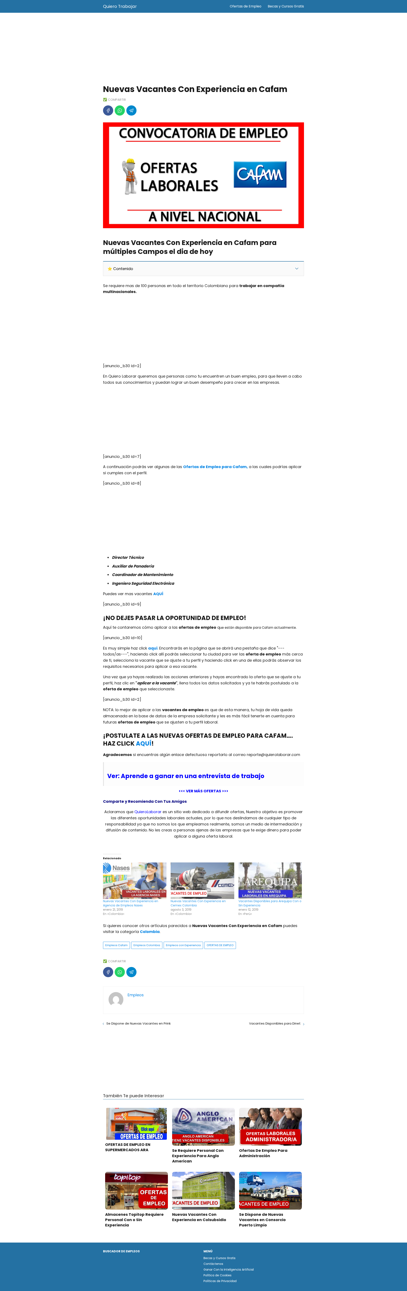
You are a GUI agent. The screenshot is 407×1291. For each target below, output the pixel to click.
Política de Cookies (217, 1275)
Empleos (136, 995)
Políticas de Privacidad (220, 1281)
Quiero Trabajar (120, 6)
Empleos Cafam (116, 945)
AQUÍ (143, 743)
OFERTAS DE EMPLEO (220, 945)
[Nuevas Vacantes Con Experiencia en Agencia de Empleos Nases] (134, 880)
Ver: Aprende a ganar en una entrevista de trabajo (185, 776)
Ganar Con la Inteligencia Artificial (229, 1269)
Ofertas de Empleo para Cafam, (215, 466)
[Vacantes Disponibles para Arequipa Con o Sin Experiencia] (270, 880)
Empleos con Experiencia (183, 945)
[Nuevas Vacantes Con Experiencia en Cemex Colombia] (202, 880)
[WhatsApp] (120, 110)
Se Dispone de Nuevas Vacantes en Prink (138, 1023)
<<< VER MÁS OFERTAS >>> (203, 791)
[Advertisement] (203, 49)
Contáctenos (213, 1264)
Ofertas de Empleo (245, 6)
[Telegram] (131, 110)
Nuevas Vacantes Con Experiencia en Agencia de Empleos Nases (130, 903)
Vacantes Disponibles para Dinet (275, 1023)
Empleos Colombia (147, 945)
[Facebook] (108, 110)
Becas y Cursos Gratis (286, 6)
